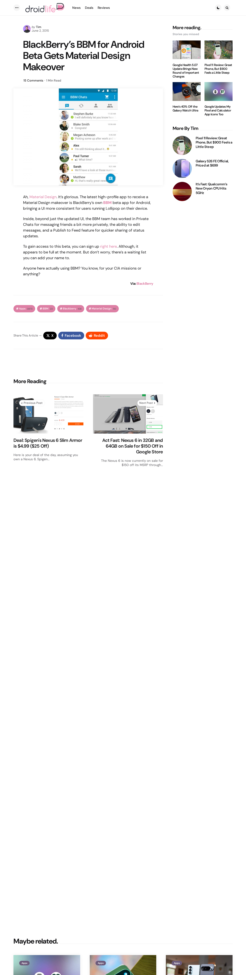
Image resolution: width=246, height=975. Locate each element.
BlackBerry (144, 283)
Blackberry (72, 308)
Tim (38, 27)
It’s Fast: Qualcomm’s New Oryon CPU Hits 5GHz (211, 188)
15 (33, 80)
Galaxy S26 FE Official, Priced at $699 (212, 163)
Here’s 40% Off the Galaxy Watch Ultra (185, 108)
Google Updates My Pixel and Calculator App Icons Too (217, 110)
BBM (107, 202)
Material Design (43, 196)
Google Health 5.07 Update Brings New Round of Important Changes (186, 70)
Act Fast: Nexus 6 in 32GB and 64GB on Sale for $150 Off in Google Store (132, 446)
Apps (25, 308)
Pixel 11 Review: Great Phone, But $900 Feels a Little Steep (218, 68)
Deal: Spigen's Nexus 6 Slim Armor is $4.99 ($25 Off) (47, 443)
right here (108, 246)
